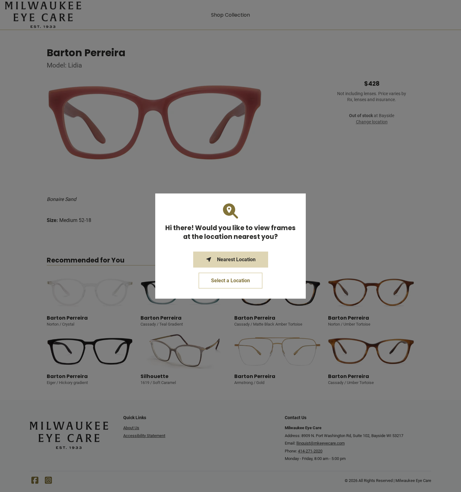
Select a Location (230, 281)
